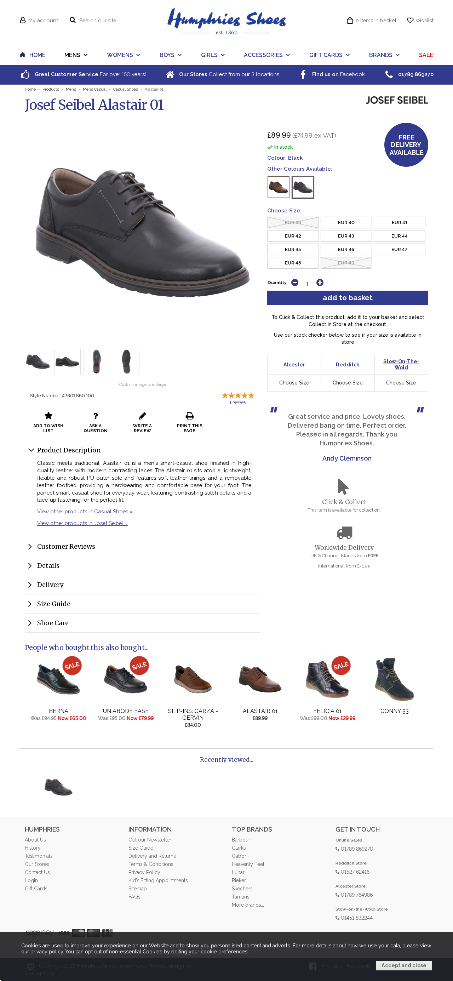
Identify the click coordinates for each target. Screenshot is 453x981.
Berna (58, 711)
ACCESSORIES (263, 55)
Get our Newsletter (149, 840)
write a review (142, 428)
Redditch (348, 364)
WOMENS (120, 55)
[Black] (303, 187)
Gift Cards (36, 888)
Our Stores (37, 864)
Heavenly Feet (248, 864)
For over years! (89, 74)
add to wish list (48, 428)
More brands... (248, 905)
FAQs (134, 897)
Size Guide (53, 604)
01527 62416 (354, 871)
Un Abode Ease (126, 711)
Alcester (294, 364)
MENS (72, 55)
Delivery (50, 585)
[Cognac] (278, 187)
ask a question (96, 428)
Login (31, 880)
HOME (37, 55)
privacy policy (46, 951)
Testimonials (38, 856)
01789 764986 (356, 894)
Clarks (239, 848)
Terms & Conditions (150, 864)
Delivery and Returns (152, 856)
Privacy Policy (144, 872)
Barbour (241, 840)
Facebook (338, 74)
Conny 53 (394, 711)
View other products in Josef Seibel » (82, 523)
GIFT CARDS (326, 55)
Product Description (69, 450)
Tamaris (240, 897)
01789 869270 (356, 848)
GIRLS (209, 55)
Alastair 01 (260, 711)
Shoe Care (53, 623)
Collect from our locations (228, 74)
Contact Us (37, 872)
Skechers (242, 888)
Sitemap (137, 888)
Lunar (238, 872)
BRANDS (380, 55)
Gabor (239, 856)
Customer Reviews (66, 546)
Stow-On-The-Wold (401, 364)
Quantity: (277, 282)
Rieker (239, 880)
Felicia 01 (327, 711)
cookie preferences (224, 951)
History (33, 848)
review (238, 402)
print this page (189, 428)
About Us (35, 840)
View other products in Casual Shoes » (85, 511)
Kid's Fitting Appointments (158, 880)
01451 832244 (356, 917)
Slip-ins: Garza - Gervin (193, 714)
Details (48, 565)
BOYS (167, 55)
